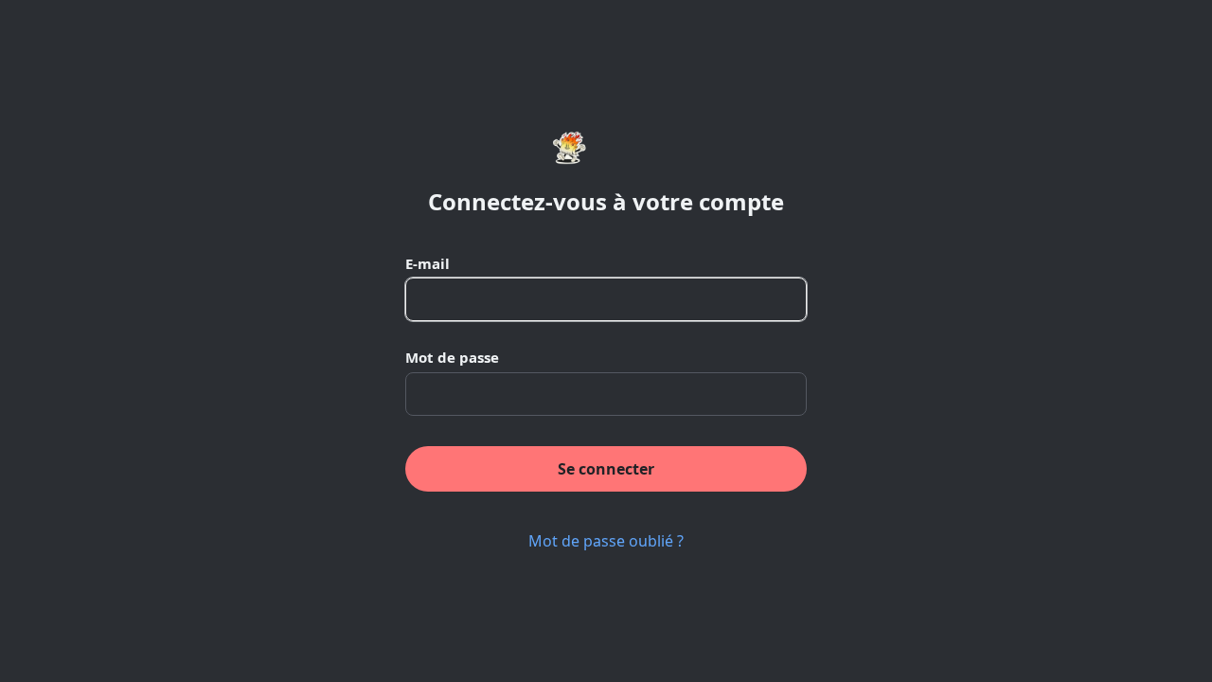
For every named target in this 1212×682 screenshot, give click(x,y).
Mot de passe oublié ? (606, 540)
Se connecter (606, 468)
